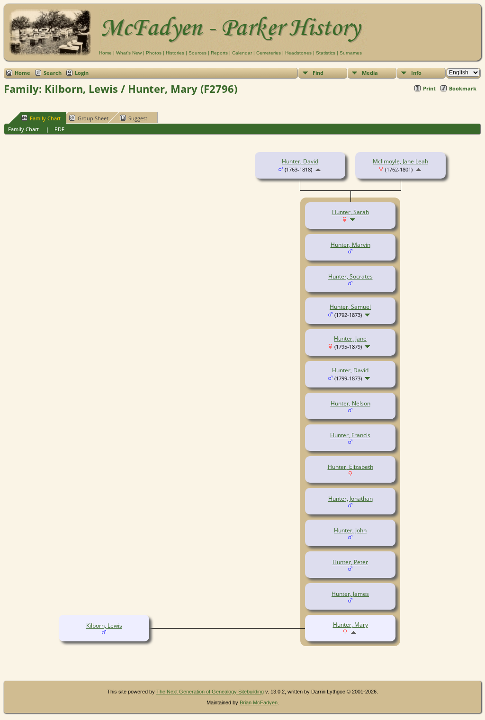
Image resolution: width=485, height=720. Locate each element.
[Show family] (354, 220)
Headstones (298, 52)
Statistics (325, 52)
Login (82, 72)
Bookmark (462, 88)
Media (370, 72)
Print (429, 88)
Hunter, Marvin (350, 245)
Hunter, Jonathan (350, 499)
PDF (59, 129)
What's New (129, 52)
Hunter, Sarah (350, 212)
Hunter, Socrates (350, 276)
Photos (154, 52)
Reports (219, 52)
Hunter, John (350, 530)
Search (53, 72)
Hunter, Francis (350, 435)
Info (416, 72)
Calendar (242, 52)
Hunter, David (300, 161)
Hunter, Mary (350, 625)
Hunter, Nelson (350, 403)
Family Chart (45, 118)
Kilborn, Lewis (104, 625)
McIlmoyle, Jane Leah (400, 161)
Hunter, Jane (350, 338)
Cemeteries (268, 52)
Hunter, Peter (350, 562)
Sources (198, 52)
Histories (175, 52)
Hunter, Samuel (350, 307)
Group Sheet (93, 118)
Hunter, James (350, 594)
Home (105, 52)
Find (318, 72)
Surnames (351, 52)
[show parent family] (318, 169)
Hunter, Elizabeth (350, 467)
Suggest (137, 118)
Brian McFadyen (259, 702)
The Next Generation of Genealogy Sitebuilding (210, 691)
